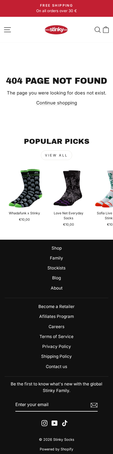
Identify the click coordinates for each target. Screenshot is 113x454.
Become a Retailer (56, 306)
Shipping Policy (56, 356)
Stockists (56, 268)
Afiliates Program (56, 316)
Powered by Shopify (56, 449)
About (57, 288)
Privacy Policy (56, 346)
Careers (56, 326)
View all (56, 155)
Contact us (56, 366)
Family (56, 258)
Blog (56, 277)
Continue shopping (56, 103)
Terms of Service (56, 336)
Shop (57, 248)
